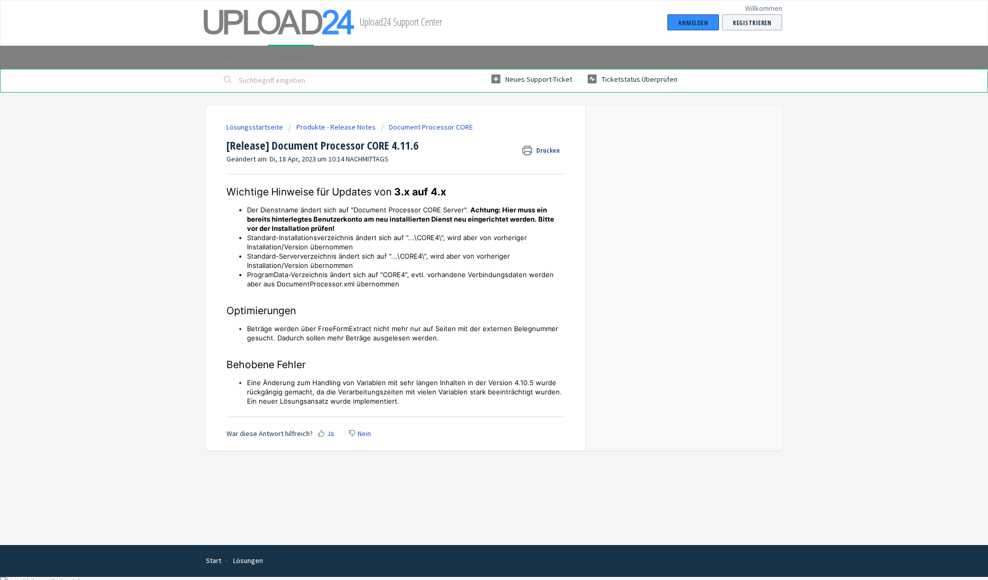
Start (229, 56)
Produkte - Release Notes (336, 127)
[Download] (475, 155)
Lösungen (291, 56)
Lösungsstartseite (255, 127)
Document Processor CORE (431, 127)
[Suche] (228, 80)
